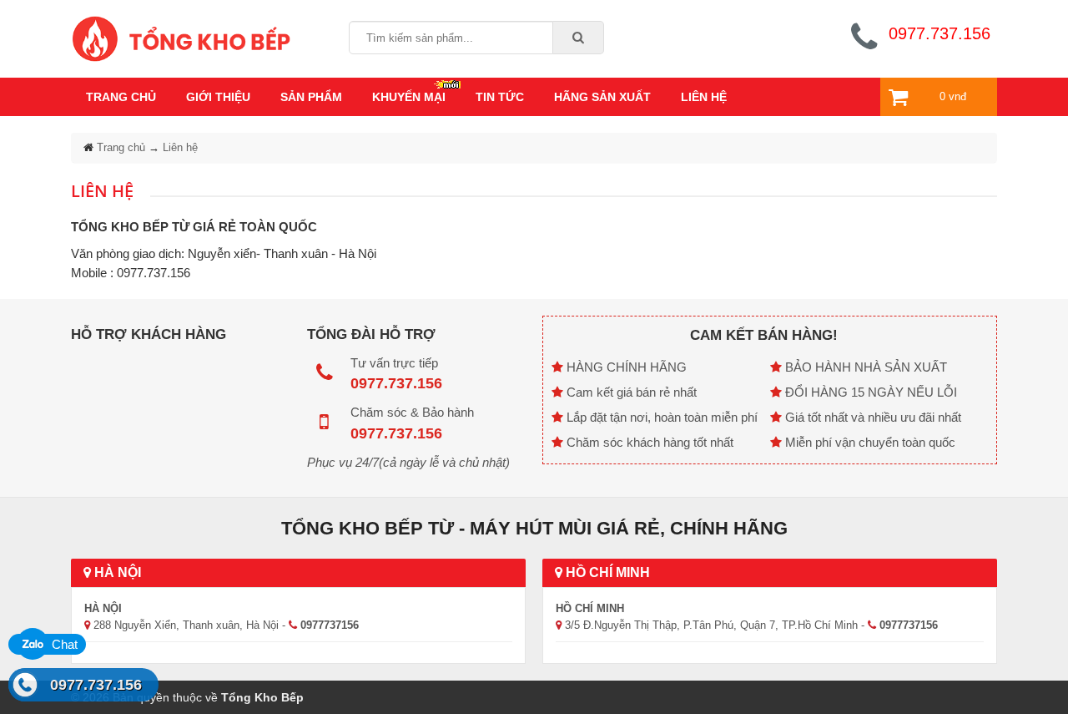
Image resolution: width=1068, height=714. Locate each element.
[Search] (578, 37)
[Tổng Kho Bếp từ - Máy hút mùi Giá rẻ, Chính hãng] (180, 37)
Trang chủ (121, 97)
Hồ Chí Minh (606, 572)
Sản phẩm (311, 97)
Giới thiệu (218, 97)
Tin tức (500, 97)
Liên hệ (704, 97)
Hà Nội (116, 572)
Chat (63, 644)
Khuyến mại (409, 97)
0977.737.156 (96, 684)
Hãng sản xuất (602, 97)
